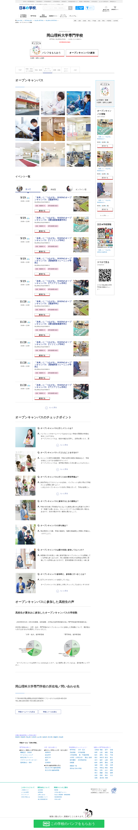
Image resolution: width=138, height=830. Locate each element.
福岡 (111, 773)
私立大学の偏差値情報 (52, 770)
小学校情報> (56, 1)
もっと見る (103, 215)
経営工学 (48, 757)
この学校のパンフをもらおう (73, 824)
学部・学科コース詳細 (29, 70)
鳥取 (106, 767)
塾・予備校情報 (84, 755)
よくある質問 (25, 792)
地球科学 (48, 752)
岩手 (106, 750)
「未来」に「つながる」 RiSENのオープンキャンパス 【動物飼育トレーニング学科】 (53, 260)
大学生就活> (94, 1)
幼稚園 (72, 762)
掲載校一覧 (73, 766)
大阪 (106, 765)
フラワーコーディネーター (28, 760)
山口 (106, 770)
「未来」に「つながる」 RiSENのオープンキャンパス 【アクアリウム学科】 (53, 282)
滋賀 (96, 765)
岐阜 (96, 762)
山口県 (39, 737)
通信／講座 (88, 757)
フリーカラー (66, 70)
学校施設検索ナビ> (73, 1)
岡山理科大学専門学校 (51, 20)
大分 (111, 775)
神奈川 (102, 757)
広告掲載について (43, 797)
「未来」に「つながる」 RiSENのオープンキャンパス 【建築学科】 (53, 198)
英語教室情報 (58, 797)
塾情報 (56, 790)
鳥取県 (17, 737)
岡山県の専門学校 (39, 20)
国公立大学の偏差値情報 (53, 767)
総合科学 (48, 755)
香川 (96, 773)
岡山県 (28, 737)
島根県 (23, 737)
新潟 (106, 757)
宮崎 (96, 778)
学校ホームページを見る (26, 712)
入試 (75, 70)
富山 (111, 757)
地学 (46, 760)
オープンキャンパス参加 (82, 52)
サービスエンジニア (26, 755)
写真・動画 (38, 70)
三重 (111, 762)
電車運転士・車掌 (26, 762)
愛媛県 (56, 737)
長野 (111, 760)
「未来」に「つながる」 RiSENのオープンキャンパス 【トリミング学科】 (53, 239)
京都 (101, 765)
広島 (101, 770)
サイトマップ (25, 794)
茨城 (111, 752)
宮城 (111, 750)
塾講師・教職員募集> (84, 1)
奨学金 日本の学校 (76, 768)
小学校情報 (73, 755)
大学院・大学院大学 (76, 757)
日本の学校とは (25, 797)
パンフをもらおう (51, 52)
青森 (101, 750)
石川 (96, 760)
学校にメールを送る (50, 712)
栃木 (96, 755)
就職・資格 (56, 70)
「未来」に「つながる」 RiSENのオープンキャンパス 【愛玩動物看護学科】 (53, 219)
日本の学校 (19, 20)
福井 (101, 760)
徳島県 (45, 737)
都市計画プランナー (26, 757)
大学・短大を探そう (50, 747)
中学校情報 (81, 752)
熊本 (106, 775)
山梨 (106, 760)
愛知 (106, 762)
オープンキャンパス (47, 70)
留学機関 (72, 760)
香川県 (50, 737)
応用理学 (48, 762)
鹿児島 (102, 778)
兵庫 (111, 765)
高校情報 (72, 752)
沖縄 (106, 778)
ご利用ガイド (25, 790)
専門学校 (72, 750)
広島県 (34, 737)
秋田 (96, 752)
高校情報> (39, 1)
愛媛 (101, 773)
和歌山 (102, 767)
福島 (106, 752)
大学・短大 (81, 750)
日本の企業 (57, 799)
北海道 (84, 20)
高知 (106, 773)
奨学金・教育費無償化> (29, 1)
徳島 (111, 770)
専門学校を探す (28, 20)
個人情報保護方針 (43, 799)
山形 (101, 752)
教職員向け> (113, 1)
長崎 (101, 775)
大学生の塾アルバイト (60, 792)
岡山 (96, 770)
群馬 (101, 755)
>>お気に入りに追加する (74, 39)
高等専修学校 (82, 760)
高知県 (61, 737)
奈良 (96, 767)
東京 (96, 757)
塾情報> (64, 1)
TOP (20, 70)
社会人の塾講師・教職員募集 (62, 794)
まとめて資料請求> (104, 1)
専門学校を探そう (25, 747)
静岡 (101, 762)
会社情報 (40, 790)
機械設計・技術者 (26, 752)
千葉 (111, 755)
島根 (111, 767)
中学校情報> (47, 1)
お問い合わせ (41, 794)
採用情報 (40, 792)
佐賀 (96, 775)
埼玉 (106, 755)
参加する (42, 211)
